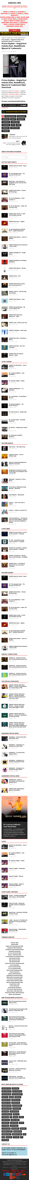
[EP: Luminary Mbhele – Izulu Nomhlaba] (5, 376)
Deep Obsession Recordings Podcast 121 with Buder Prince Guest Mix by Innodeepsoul (17, 1018)
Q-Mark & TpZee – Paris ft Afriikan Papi (16, 455)
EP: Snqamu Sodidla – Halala (16, 381)
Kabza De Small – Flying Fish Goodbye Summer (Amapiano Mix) (17, 904)
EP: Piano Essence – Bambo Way (18, 412)
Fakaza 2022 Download (14, 973)
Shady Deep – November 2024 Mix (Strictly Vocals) (18, 913)
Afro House (15, 1088)
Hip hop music (14, 1125)
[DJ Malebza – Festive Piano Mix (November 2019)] (5, 740)
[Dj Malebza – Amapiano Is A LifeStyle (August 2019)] (5, 771)
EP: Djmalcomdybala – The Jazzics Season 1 (16, 404)
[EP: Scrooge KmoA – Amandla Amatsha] (5, 422)
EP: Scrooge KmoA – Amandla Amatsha (17, 420)
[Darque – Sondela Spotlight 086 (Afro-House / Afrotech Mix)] (5, 898)
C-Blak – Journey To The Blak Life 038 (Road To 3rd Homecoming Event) (18, 921)
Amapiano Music (6, 1105)
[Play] (3, 105)
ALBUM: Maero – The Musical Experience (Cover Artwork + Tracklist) (17, 565)
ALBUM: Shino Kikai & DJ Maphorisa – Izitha (15, 315)
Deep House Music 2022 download (14, 992)
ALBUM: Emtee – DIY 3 (15, 276)
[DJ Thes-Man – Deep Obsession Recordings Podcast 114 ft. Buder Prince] (5, 1046)
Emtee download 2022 (14, 966)
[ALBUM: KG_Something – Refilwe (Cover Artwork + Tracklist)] (5, 551)
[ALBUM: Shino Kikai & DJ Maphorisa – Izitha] (5, 318)
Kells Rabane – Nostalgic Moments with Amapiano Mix (17, 1077)
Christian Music (17, 1105)
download (6, 119)
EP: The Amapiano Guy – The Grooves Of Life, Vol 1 (17, 174)
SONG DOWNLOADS (19, 38)
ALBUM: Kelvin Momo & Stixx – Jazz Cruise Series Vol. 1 (17, 284)
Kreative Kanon (14, 1169)
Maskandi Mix (17, 1131)
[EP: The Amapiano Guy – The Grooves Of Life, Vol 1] (5, 176)
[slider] (24, 105)
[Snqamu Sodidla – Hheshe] (5, 879)
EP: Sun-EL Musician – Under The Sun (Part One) (18, 206)
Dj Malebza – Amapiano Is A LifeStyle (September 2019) (16, 761)
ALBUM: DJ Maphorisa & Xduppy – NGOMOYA (18, 261)
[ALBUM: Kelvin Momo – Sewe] (5, 302)
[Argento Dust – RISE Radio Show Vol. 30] (5, 1064)
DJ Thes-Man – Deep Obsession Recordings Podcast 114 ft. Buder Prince (18, 1044)
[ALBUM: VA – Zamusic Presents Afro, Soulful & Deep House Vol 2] (5, 668)
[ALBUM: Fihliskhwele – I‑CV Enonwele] (5, 391)
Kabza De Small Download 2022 (14, 946)
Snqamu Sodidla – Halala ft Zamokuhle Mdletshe (16, 884)
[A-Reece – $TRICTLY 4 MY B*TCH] (5, 513)
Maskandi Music (6, 1134)
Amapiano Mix (15, 1102)
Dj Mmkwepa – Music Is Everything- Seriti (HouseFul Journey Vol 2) (16, 781)
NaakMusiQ (6, 128)
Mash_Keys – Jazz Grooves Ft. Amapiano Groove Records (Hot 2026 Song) (17, 183)
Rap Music (8, 1137)
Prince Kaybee (15, 128)
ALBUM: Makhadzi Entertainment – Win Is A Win (18, 245)
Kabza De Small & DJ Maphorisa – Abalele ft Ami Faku (18, 463)
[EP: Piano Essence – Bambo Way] (5, 415)
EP (10, 1117)
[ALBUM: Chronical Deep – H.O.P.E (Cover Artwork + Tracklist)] (5, 535)
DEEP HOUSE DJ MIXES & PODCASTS (12, 997)
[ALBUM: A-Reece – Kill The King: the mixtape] (5, 294)
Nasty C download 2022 (14, 954)
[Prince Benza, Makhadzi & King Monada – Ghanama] (5, 490)
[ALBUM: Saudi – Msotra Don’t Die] (5, 325)
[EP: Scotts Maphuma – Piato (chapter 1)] (5, 201)
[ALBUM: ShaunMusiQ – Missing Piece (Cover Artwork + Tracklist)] (5, 558)
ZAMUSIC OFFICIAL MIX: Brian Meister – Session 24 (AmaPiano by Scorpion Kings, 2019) (18, 686)
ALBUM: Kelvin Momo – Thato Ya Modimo (18, 237)
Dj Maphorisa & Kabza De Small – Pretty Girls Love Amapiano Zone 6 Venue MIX (18, 471)
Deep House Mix (14, 1111)
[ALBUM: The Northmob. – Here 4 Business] (5, 368)
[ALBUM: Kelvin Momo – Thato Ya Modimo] (5, 240)
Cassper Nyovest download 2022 (15, 956)
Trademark (6, 131)
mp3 (13, 125)
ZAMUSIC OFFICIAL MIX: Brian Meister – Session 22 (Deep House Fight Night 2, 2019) (17, 706)
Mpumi (18, 125)
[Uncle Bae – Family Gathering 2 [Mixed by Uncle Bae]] (5, 1072)
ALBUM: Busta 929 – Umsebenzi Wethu (17, 338)
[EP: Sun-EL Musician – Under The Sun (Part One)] (5, 209)
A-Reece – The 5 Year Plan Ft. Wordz (17, 503)
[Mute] (21, 105)
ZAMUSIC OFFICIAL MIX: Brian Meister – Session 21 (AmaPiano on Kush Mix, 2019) (18, 715)
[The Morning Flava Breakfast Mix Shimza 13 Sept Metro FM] (5, 1012)
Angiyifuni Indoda (10, 116)
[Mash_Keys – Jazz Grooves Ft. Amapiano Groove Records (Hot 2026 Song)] (5, 184)
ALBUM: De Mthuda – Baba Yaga (18, 330)
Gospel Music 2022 (14, 984)
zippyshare (5, 1140)
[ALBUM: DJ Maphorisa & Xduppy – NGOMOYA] (5, 263)
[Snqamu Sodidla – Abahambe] (5, 871)
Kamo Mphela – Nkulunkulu (16, 494)
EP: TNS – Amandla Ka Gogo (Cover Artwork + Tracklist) (16, 540)
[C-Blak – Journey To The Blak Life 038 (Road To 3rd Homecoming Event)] (5, 923)
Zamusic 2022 (14, 942)
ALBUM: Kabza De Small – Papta (17, 165)
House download (14, 986)
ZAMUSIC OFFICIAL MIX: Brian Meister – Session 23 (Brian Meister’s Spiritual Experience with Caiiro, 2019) (17, 696)
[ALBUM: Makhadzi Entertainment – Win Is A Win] (5, 248)
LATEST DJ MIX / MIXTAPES (10, 892)
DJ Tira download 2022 (14, 968)
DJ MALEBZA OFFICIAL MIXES (10, 733)
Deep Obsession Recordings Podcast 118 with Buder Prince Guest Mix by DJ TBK (17, 1035)
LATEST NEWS (6, 529)
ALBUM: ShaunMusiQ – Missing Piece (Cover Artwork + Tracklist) (18, 556)
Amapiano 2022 (6, 1100)
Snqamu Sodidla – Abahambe (17, 868)
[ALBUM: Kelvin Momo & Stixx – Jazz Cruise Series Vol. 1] (5, 287)
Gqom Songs (15, 122)
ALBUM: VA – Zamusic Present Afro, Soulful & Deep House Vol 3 (18, 658)
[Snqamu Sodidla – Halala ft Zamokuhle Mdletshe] (5, 887)
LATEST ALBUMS (7, 361)
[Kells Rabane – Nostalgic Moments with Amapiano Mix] (5, 1079)
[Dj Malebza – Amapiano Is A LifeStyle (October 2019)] (5, 748)
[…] (15, 836)
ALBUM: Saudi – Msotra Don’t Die (18, 322)
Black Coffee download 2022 (14, 970)
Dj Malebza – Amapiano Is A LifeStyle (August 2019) (16, 768)
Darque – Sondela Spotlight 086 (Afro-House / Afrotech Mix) (17, 896)
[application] (14, 105)
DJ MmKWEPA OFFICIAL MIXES (10, 776)
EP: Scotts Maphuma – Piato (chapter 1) (17, 198)
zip (21, 1137)
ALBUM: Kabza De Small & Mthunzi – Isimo (16, 354)
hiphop (21, 1122)
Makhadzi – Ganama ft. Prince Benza (17, 479)
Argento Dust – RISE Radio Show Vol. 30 (18, 1061)
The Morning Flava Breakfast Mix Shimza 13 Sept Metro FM (18, 1009)
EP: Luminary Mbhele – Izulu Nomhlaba (16, 373)
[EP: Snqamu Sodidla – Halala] (5, 384)
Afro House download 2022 (14, 979)
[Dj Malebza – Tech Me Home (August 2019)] (5, 755)
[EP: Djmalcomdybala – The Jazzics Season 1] (5, 407)
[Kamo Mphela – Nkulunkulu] (5, 498)
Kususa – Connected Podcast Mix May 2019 (18, 1026)
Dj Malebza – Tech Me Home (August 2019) (17, 753)
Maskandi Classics (7, 1131)
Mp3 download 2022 (14, 960)
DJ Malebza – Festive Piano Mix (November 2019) (17, 737)
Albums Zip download (14, 994)
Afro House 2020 (17, 1091)
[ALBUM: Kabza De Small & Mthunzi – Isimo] (5, 357)
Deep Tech (16, 1114)
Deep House (5, 1111)
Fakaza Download (14, 972)
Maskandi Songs (17, 1134)
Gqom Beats (21, 119)
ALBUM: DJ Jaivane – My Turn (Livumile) (17, 346)
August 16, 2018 (6, 51)
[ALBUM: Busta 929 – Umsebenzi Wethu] (5, 341)
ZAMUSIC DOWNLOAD (7, 38)
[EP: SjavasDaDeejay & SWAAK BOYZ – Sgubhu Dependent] (5, 232)
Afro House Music (17, 1094)
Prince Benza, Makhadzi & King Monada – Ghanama (17, 487)
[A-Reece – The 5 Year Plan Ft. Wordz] (5, 505)
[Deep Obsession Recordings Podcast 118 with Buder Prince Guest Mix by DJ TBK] (5, 1036)
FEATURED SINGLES (7, 443)
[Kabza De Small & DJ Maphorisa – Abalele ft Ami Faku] (5, 465)
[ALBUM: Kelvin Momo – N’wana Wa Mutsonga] (5, 193)
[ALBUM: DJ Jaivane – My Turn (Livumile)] (5, 349)
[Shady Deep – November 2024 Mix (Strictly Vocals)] (5, 915)
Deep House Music (6, 1114)
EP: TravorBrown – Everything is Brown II (18, 397)
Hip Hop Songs (6, 1128)
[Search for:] (14, 157)
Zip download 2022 (14, 961)
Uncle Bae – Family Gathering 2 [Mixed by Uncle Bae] (17, 1069)
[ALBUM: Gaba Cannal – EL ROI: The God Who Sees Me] (5, 217)
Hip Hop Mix (5, 1125)
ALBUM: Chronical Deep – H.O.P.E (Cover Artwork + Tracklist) (18, 533)
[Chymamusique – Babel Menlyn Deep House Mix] (5, 932)
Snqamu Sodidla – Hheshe (16, 876)
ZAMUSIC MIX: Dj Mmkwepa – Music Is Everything (17, 789)
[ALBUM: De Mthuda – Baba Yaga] (5, 333)
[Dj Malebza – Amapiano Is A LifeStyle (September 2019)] (5, 763)
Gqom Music (6, 122)
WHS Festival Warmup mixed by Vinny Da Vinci (17, 1002)
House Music (6, 125)
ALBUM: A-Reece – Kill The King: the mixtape (17, 292)
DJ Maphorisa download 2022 (14, 975)
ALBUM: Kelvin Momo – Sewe (17, 299)
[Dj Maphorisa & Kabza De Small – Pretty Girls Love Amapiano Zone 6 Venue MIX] (5, 473)
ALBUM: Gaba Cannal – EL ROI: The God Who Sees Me (17, 214)
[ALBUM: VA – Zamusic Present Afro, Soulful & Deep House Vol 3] (5, 661)
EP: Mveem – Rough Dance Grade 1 (18, 428)
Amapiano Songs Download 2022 (15, 949)
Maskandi (23, 1128)
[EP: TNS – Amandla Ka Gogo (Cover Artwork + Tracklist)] (5, 543)
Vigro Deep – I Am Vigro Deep (17, 447)
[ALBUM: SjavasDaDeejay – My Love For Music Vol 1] (5, 310)
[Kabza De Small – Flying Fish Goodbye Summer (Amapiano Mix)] (5, 906)
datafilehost (21, 116)
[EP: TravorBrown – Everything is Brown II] (5, 399)
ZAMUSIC (14, 51)
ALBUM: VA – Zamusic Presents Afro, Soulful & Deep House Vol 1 (18, 674)
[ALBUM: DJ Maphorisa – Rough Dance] (5, 255)
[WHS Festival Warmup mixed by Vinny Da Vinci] (5, 1004)
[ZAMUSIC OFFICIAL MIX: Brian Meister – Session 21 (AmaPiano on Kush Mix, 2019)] (5, 716)
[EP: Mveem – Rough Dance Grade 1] (5, 430)
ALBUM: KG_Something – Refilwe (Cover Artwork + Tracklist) (18, 548)
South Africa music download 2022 (14, 963)
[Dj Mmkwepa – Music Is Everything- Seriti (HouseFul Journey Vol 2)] (5, 782)
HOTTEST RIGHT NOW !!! (9, 162)
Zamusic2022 (14, 944)
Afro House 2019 (6, 1091)
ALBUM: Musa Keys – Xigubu (16, 221)
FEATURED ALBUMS (7, 572)
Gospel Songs (15, 1120)
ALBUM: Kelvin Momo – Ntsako (17, 268)
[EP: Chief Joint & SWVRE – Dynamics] (5, 438)
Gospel (21, 1117)
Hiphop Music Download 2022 (14, 977)
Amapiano (17, 1097)
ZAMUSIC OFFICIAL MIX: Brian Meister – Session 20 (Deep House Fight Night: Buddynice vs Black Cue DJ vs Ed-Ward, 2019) (18, 725)
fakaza (13, 119)
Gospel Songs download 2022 (14, 980)
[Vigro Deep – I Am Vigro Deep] (5, 450)
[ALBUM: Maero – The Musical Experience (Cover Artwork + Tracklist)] (5, 566)
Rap (3, 1137)
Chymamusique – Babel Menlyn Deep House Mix (17, 930)
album (11, 1097)
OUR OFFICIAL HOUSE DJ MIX (10, 681)
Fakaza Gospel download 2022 (14, 982)
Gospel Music (5, 1120)
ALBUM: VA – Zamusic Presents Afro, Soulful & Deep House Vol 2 (18, 666)
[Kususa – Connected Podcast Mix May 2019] (5, 1029)
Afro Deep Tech (6, 1088)
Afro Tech (5, 1097)
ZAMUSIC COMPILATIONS (9, 654)
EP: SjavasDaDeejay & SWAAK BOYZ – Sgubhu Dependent (17, 230)
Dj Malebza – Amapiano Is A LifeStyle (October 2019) (16, 745)
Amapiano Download (14, 951)
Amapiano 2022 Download (14, 948)
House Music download (14, 987)
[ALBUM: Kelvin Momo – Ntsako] (5, 271)
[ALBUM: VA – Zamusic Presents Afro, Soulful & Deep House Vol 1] (5, 676)
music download (14, 965)
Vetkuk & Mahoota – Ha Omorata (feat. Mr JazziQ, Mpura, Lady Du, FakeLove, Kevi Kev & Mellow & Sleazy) (18, 520)
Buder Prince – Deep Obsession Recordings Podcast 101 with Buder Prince (17, 1053)
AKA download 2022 (14, 958)
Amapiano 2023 (16, 1100)
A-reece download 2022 (14, 953)
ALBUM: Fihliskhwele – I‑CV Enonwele (16, 389)
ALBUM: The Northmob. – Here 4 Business (18, 366)
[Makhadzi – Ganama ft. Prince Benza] (5, 482)
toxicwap (16, 1137)
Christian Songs (6, 1108)
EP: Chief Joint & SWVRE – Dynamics (16, 436)
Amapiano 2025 (6, 1102)
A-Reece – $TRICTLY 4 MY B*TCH (18, 510)
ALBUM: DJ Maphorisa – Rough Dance (17, 253)
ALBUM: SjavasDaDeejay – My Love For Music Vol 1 (17, 307)
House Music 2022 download (14, 991)
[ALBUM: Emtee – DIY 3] (5, 279)
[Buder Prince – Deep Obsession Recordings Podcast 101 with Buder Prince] (5, 1055)
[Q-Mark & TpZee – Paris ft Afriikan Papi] (5, 457)
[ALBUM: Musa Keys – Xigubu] (5, 224)
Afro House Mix (6, 1094)
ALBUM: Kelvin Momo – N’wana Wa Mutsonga (17, 191)
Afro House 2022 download (14, 989)
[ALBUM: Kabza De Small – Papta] (5, 169)
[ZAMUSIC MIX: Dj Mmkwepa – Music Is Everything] (5, 791)
